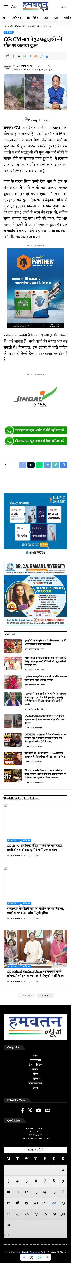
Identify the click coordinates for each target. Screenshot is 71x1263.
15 (54, 1192)
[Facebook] (22, 1110)
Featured (29, 727)
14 (44, 1192)
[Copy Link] (41, 56)
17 (8, 1203)
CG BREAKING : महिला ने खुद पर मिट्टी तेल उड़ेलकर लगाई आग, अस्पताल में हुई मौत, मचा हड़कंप (44, 719)
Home (6, 26)
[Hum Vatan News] (35, 7)
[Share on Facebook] (13, 56)
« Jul (6, 1235)
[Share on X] (18, 56)
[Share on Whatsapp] (24, 56)
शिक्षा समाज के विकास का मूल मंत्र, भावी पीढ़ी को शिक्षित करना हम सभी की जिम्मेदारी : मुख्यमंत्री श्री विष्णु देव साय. (45, 661)
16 (62, 1192)
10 (8, 1192)
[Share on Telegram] (30, 56)
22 (54, 1203)
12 (26, 1192)
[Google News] (47, 1110)
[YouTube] (38, 1110)
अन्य (26, 649)
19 (26, 1203)
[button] (7, 7)
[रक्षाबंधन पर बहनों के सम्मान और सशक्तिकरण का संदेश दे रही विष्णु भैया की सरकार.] (13, 682)
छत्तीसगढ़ (9, 32)
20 (36, 1203)
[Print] (47, 56)
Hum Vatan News (24, 66)
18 (17, 1203)
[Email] (35, 56)
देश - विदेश (40, 649)
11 (17, 1192)
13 (35, 1192)
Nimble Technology (31, 1252)
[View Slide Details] (35, 430)
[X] (30, 1110)
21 (44, 1203)
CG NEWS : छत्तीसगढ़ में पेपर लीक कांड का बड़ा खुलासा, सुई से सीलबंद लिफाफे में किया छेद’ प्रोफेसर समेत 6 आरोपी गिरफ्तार (46, 738)
